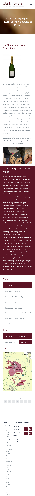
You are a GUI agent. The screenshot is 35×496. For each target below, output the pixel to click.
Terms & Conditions (16, 427)
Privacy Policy (15, 442)
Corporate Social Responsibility (17, 435)
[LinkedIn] (30, 433)
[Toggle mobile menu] (31, 4)
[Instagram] (30, 429)
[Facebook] (26, 429)
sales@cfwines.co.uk (8, 440)
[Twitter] (26, 433)
